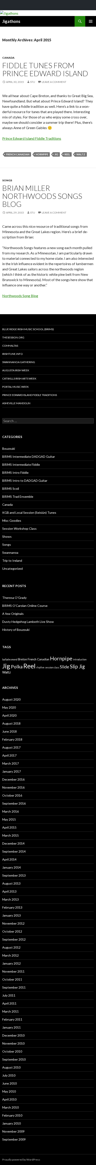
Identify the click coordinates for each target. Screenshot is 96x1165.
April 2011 (9, 1003)
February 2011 (12, 1019)
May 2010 (9, 1091)
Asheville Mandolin (16, 403)
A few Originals (13, 613)
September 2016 (14, 803)
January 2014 (11, 867)
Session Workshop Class (19, 528)
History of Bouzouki (15, 629)
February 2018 (12, 739)
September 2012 (14, 939)
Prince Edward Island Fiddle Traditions (31, 138)
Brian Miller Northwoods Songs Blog (42, 196)
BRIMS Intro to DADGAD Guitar (24, 480)
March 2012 (10, 955)
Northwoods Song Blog (20, 296)
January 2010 (11, 1123)
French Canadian (17, 154)
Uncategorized (12, 568)
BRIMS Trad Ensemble (17, 496)
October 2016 (12, 795)
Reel (67, 154)
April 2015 (9, 827)
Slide (64, 666)
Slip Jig (77, 666)
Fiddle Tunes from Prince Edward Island (45, 69)
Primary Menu (90, 21)
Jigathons (11, 21)
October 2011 (12, 979)
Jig (56, 154)
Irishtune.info (12, 354)
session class (52, 667)
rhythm (40, 667)
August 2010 (11, 1067)
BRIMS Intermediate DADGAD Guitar (28, 456)
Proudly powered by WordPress (21, 1159)
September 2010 (14, 1059)
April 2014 (9, 859)
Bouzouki (8, 448)
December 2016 (13, 779)
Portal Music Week (15, 386)
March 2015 (10, 835)
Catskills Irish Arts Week (19, 378)
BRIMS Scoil (10, 488)
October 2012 (12, 931)
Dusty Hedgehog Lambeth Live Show (28, 621)
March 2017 (10, 763)
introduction (80, 659)
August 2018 (11, 723)
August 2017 (11, 747)
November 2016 (13, 787)
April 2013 (9, 891)
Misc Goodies (11, 520)
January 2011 (11, 1027)
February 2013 (12, 907)
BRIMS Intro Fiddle (15, 472)
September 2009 (14, 1139)
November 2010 (13, 1043)
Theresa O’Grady (14, 597)
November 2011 (13, 971)
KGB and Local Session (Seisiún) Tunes (29, 512)
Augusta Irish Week (15, 370)
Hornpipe (42, 154)
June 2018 (9, 731)
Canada (8, 57)
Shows (7, 536)
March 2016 (10, 811)
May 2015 (9, 819)
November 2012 (13, 923)
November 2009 (13, 1131)
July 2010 (8, 1075)
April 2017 (9, 755)
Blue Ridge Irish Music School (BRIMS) (28, 329)
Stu (32, 82)
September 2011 (14, 987)
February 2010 (12, 1115)
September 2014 (14, 851)
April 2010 (9, 1099)
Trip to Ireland (12, 560)
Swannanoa (10, 552)
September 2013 (14, 875)
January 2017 (11, 771)
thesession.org (13, 337)
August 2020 (11, 699)
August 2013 (11, 883)
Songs (7, 180)
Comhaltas (10, 345)
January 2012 (11, 963)
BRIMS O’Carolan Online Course (25, 605)
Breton (22, 659)
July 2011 (8, 995)
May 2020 (9, 707)
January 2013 (11, 915)
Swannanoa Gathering (18, 362)
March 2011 (10, 1011)
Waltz (80, 154)
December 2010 (13, 1035)
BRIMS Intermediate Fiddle (21, 464)
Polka (17, 666)
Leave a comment (54, 82)
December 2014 (13, 843)
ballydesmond (9, 659)
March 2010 (10, 1107)
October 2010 (12, 1051)
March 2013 (10, 899)
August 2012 (11, 947)
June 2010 (9, 1083)
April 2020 (9, 715)
